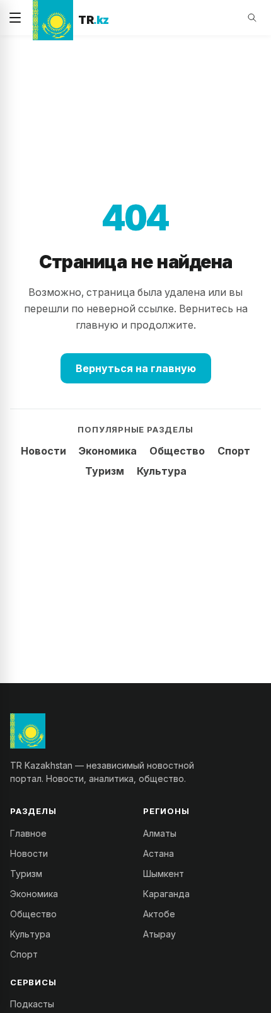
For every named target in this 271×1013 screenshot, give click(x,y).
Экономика (108, 450)
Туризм (104, 471)
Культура (162, 471)
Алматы (159, 833)
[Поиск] (252, 17)
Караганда (166, 893)
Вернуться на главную (136, 368)
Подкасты (32, 1004)
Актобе (159, 913)
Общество (177, 450)
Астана (158, 853)
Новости (43, 450)
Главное (28, 833)
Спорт (233, 450)
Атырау (159, 934)
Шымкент (163, 873)
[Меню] (15, 18)
